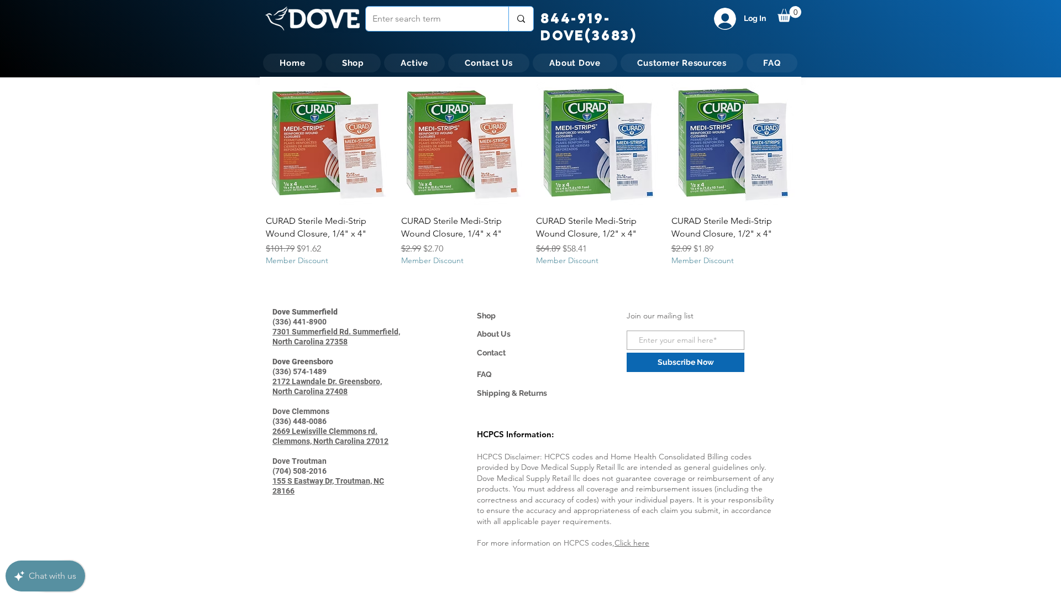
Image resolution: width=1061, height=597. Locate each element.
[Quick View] (328, 144)
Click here (631, 543)
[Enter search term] (520, 19)
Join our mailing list (660, 316)
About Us (494, 333)
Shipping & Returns (512, 393)
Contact (491, 352)
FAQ (484, 374)
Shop (486, 315)
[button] (789, 14)
